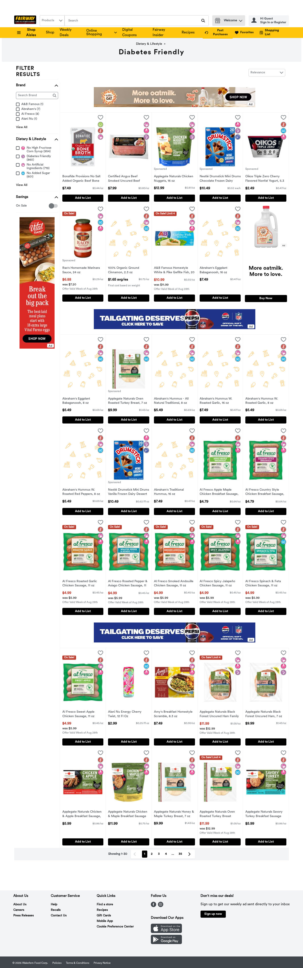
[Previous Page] (135, 854)
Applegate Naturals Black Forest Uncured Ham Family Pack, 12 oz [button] (219, 714)
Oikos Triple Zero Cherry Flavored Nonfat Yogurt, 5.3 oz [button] (264, 179)
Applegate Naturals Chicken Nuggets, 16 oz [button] (173, 179)
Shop (50, 32)
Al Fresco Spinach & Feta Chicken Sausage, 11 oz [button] (263, 584)
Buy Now (265, 298)
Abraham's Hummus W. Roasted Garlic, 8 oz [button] (263, 401)
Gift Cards (104, 915)
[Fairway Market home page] (26, 21)
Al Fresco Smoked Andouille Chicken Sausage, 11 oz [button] (173, 584)
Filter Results (28, 71)
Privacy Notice (102, 963)
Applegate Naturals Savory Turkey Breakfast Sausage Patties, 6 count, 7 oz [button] (264, 814)
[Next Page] (190, 854)
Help (54, 904)
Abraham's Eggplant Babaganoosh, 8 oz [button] (80, 401)
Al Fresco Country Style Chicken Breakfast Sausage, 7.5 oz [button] (264, 492)
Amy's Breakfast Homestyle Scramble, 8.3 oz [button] (173, 714)
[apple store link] (166, 932)
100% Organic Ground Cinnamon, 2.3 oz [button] (126, 270)
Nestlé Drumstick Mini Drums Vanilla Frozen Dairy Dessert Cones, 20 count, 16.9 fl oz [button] (128, 492)
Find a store (105, 904)
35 (180, 854)
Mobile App (105, 921)
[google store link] (166, 943)
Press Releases (23, 915)
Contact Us (59, 915)
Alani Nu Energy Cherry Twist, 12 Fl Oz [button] (126, 714)
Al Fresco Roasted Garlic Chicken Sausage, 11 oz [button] (80, 584)
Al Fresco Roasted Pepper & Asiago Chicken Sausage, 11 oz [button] (128, 584)
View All (21, 127)
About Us (19, 904)
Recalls (56, 910)
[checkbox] (18, 206)
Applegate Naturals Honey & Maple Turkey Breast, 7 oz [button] (174, 814)
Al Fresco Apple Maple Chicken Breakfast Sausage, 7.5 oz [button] (219, 492)
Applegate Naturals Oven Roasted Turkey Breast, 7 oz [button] (127, 401)
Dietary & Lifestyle (149, 44)
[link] (218, 33)
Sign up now (213, 914)
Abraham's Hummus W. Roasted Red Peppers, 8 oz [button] (81, 492)
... (172, 854)
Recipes (188, 32)
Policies (56, 963)
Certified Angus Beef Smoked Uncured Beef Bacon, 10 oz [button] (126, 179)
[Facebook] (153, 906)
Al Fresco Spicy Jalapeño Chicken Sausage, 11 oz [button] (218, 584)
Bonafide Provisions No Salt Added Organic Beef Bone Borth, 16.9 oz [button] (81, 179)
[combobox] (52, 20)
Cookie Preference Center (115, 926)
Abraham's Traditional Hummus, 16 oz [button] (172, 492)
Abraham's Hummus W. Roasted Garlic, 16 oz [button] (218, 401)
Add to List (83, 198)
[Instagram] (160, 906)
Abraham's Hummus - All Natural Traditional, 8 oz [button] (172, 401)
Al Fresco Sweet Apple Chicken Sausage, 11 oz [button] (80, 714)
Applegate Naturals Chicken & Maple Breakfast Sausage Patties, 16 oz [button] (127, 814)
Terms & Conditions (77, 963)
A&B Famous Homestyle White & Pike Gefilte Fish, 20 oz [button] (174, 270)
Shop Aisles (31, 32)
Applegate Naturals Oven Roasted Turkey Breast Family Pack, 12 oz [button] (218, 814)
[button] (240, 19)
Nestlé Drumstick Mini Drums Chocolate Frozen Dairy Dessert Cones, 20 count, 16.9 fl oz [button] (220, 179)
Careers (18, 910)
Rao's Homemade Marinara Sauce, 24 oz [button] (81, 270)
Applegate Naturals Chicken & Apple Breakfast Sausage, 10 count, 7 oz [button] (82, 814)
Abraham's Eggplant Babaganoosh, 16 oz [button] (218, 270)
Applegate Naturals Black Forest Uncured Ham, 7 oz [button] (263, 714)
